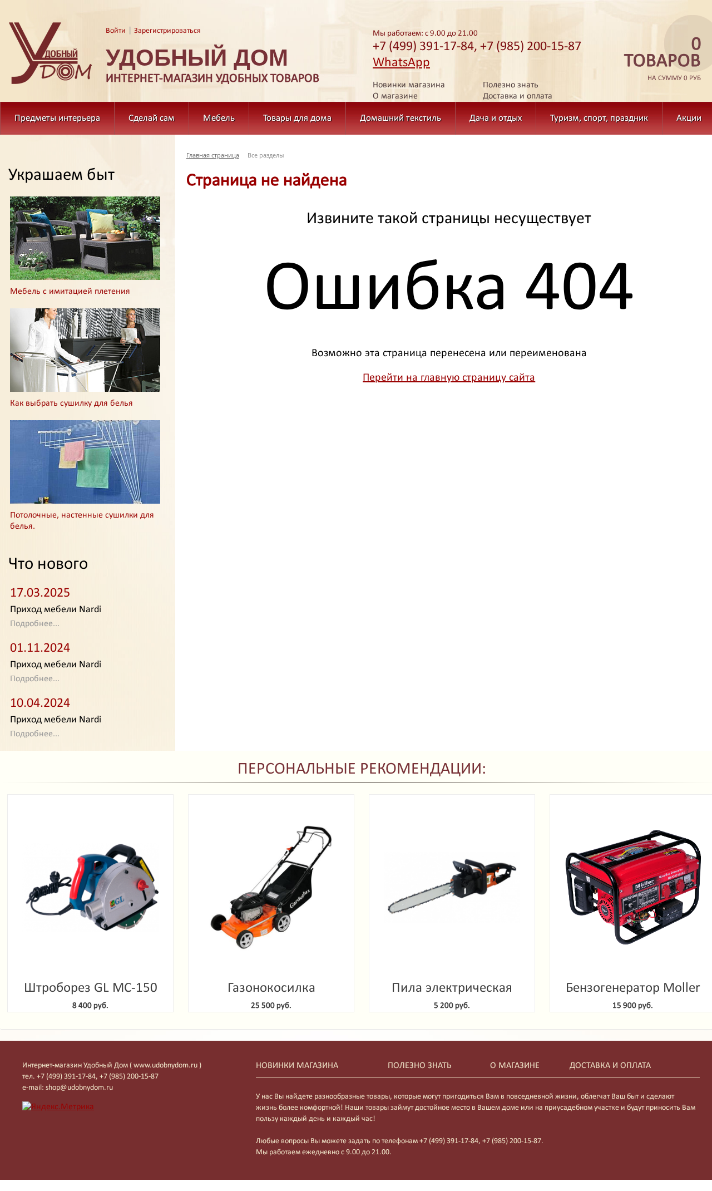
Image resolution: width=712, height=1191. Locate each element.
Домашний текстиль (400, 118)
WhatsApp (401, 63)
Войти (116, 31)
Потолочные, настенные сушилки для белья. (82, 521)
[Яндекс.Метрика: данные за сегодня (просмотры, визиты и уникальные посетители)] (58, 1107)
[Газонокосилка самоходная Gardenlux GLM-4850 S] (271, 887)
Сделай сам (151, 118)
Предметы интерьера (57, 118)
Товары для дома (297, 118)
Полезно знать (510, 85)
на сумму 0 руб (662, 59)
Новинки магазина (409, 85)
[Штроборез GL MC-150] (90, 887)
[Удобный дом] (51, 84)
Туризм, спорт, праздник (599, 118)
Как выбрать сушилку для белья (71, 403)
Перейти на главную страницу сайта (449, 377)
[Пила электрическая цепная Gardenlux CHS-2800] (452, 887)
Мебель (219, 118)
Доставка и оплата (517, 96)
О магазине (395, 96)
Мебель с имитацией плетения (70, 291)
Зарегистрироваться (167, 31)
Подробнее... (35, 623)
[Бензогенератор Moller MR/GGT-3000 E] (633, 887)
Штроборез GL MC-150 (90, 988)
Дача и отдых (495, 118)
